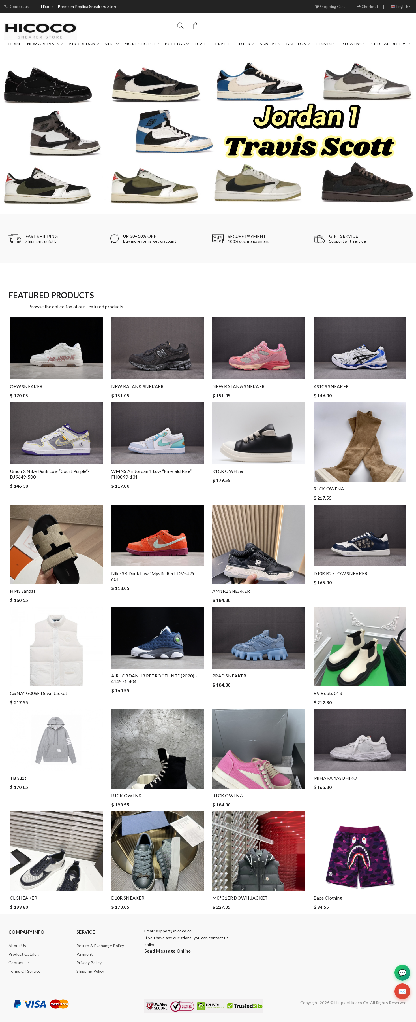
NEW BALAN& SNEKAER (137, 386)
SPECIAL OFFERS (389, 43)
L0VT (200, 43)
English (402, 7)
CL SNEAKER (23, 897)
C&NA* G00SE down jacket (38, 693)
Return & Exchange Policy (100, 945)
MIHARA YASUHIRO (335, 778)
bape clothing (328, 897)
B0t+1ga (175, 43)
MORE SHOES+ (140, 43)
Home (15, 43)
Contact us (19, 7)
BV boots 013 (328, 693)
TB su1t (18, 778)
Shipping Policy (90, 971)
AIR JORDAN (82, 43)
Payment (84, 954)
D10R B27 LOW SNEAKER (341, 573)
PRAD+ (222, 43)
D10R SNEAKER (128, 897)
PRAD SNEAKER (229, 675)
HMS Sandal (22, 591)
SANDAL (268, 43)
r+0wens (351, 43)
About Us (17, 945)
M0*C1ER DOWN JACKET (240, 897)
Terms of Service (24, 971)
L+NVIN (324, 43)
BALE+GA (296, 43)
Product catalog (23, 954)
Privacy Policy (89, 962)
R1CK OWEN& (227, 471)
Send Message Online (167, 950)
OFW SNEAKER (26, 386)
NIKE (110, 43)
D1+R (244, 43)
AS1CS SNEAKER (331, 386)
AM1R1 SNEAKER (231, 591)
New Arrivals (43, 43)
